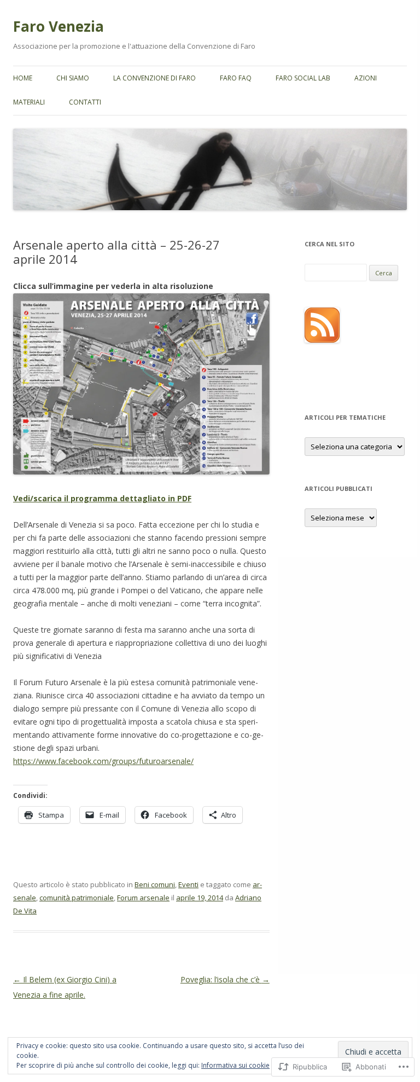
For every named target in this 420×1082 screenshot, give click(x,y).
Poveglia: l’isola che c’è (225, 979)
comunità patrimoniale (76, 897)
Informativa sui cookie (235, 1065)
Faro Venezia (58, 26)
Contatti (85, 102)
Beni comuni (155, 884)
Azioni (365, 78)
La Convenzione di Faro (154, 78)
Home (22, 78)
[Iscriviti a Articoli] (322, 340)
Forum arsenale (143, 897)
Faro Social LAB (303, 78)
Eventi (188, 884)
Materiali (29, 102)
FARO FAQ (236, 78)
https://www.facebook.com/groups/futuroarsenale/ (103, 761)
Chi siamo (72, 78)
